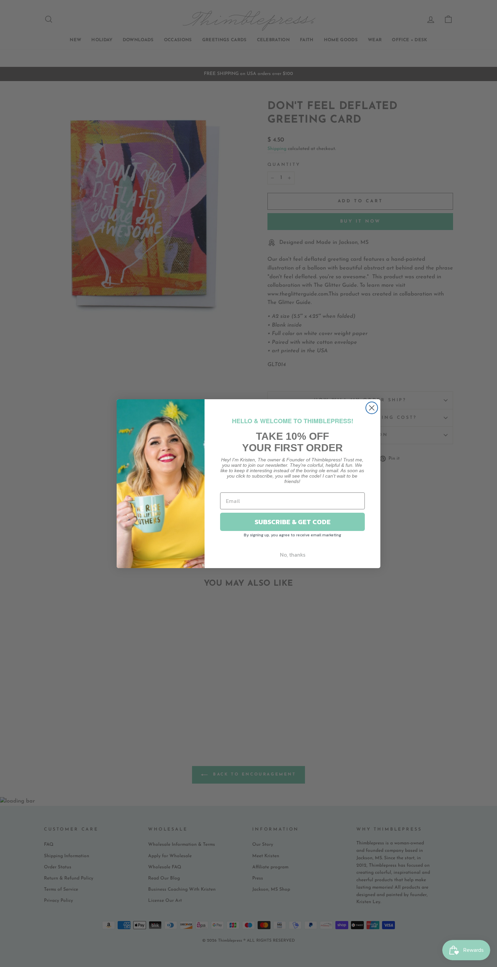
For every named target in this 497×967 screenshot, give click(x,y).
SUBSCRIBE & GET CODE (293, 522)
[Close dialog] (372, 408)
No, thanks (292, 555)
